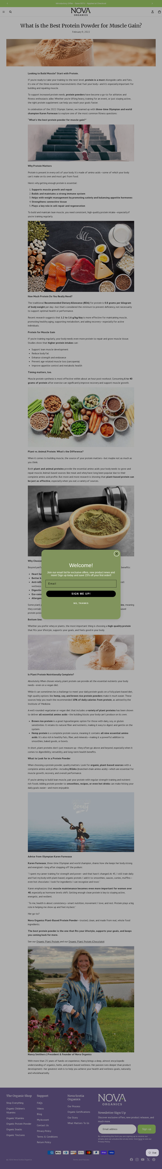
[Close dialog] (116, 553)
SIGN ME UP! (81, 593)
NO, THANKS (81, 603)
